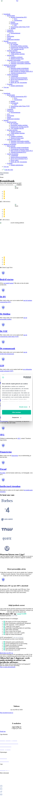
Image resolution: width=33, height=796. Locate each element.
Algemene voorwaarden (13, 60)
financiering (14, 455)
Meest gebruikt (11, 66)
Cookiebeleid (14, 76)
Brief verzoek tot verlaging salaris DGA (22, 71)
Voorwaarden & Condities (7, 784)
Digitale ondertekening (17, 85)
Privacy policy (15, 81)
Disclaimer (3, 782)
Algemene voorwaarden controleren (21, 63)
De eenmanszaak (7, 348)
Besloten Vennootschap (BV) (19, 17)
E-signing (9, 84)
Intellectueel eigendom (13, 39)
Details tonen (23, 407)
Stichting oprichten (12, 50)
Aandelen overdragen (17, 57)
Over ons (6, 87)
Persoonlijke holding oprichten (19, 46)
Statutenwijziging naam (17, 58)
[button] (16, 90)
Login (1, 174)
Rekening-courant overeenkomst (20, 68)
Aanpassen (15, 417)
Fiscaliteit (2, 473)
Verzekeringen (18, 20)
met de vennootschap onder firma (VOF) (13, 335)
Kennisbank (7, 14)
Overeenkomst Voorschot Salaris (20, 70)
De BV (3, 297)
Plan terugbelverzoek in (6, 712)
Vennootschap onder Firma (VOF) (20, 27)
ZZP (15, 25)
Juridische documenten (10, 65)
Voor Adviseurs (4, 172)
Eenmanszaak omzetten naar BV (20, 47)
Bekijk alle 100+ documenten (19, 82)
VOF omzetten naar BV (17, 49)
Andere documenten (12, 74)
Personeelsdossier (15, 33)
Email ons (3, 731)
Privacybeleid (4, 781)
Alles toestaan (16, 412)
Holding (13, 22)
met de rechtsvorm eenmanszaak (13, 353)
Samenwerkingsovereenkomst (19, 78)
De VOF (3, 331)
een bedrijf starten (8, 283)
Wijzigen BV (10, 55)
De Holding (5, 314)
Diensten (6, 41)
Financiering (10, 36)
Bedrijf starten (11, 15)
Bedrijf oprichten (11, 42)
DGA (15, 19)
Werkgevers (10, 31)
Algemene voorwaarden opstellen (20, 62)
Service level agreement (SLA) (19, 79)
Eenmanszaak (14, 23)
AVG (8, 34)
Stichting (13, 28)
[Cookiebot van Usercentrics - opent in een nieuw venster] (23, 377)
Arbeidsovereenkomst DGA (18, 73)
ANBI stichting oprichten (18, 54)
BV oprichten (14, 44)
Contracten (10, 30)
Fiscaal (9, 38)
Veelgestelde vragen (5, 776)
